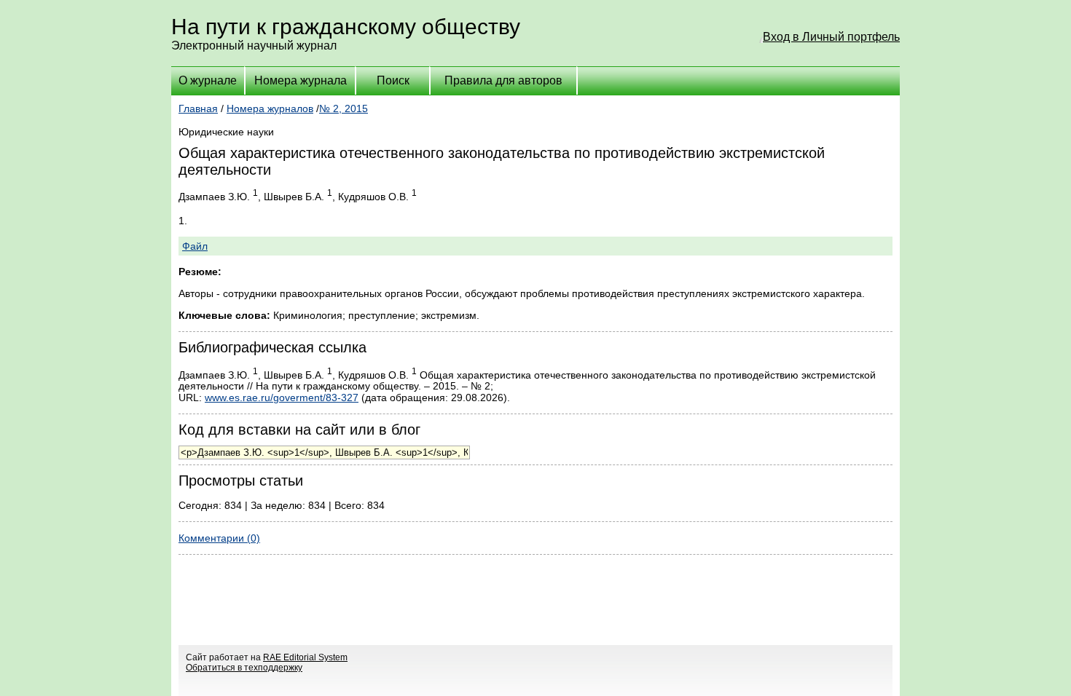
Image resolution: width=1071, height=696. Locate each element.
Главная (198, 108)
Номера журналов (270, 108)
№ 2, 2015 (343, 108)
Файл (195, 246)
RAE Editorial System (305, 657)
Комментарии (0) (219, 538)
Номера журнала (300, 80)
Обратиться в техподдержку (244, 668)
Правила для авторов (503, 80)
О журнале (207, 80)
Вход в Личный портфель (831, 37)
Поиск (393, 80)
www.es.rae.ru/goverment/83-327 (281, 397)
